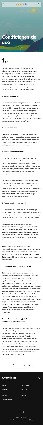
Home (4, 385)
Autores (4, 395)
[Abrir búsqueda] (39, 4)
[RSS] (23, 412)
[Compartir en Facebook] (18, 365)
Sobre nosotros (26, 385)
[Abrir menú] (4, 4)
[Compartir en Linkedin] (24, 365)
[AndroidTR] (21, 4)
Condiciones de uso (8, 400)
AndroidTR (9, 377)
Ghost (31, 420)
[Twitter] (19, 412)
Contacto (24, 389)
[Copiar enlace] (29, 365)
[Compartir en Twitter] (13, 365)
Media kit (5, 389)
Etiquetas (25, 395)
